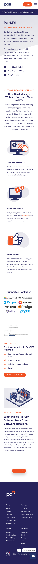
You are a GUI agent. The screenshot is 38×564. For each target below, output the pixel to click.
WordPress (25, 215)
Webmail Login (25, 511)
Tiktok (23, 535)
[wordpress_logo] (25, 298)
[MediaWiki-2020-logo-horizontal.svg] (25, 302)
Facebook (24, 538)
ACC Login (24, 508)
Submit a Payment (27, 514)
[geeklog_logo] (10, 311)
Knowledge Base (11, 535)
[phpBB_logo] (25, 311)
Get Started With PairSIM (15, 375)
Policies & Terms (11, 520)
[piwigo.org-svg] (25, 307)
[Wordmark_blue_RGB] (10, 302)
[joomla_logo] (10, 298)
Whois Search (10, 541)
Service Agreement (27, 517)
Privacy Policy (10, 517)
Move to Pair (19, 471)
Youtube (23, 541)
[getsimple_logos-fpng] (10, 307)
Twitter (23, 544)
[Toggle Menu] (35, 4)
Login (28, 4)
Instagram (24, 532)
